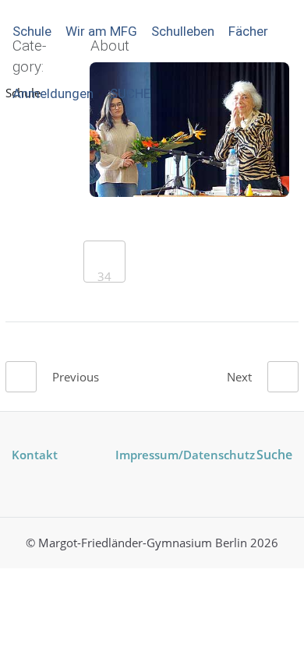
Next (239, 377)
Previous (75, 377)
